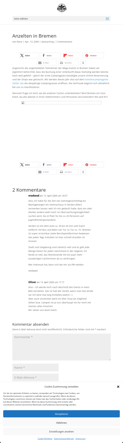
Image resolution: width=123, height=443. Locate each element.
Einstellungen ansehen (61, 431)
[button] (118, 386)
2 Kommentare (64, 41)
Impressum (80, 438)
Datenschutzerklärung (64, 438)
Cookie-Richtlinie (45, 438)
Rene (19, 41)
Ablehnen (61, 422)
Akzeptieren (61, 413)
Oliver (32, 282)
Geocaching (47, 41)
